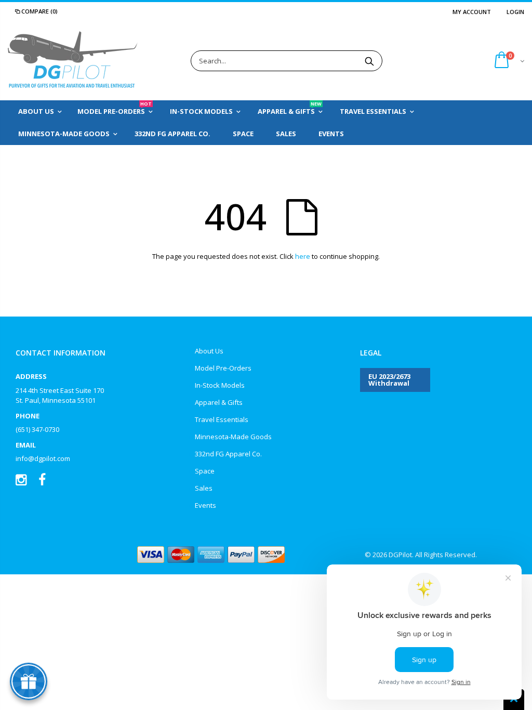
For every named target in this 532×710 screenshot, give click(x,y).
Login (515, 12)
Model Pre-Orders (223, 368)
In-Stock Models (220, 385)
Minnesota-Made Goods (233, 436)
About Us (209, 351)
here (302, 256)
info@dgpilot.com (43, 458)
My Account (472, 12)
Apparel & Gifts (219, 402)
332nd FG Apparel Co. (228, 453)
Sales (203, 488)
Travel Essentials (221, 419)
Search (369, 61)
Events (205, 505)
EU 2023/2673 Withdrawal (389, 380)
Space (205, 471)
